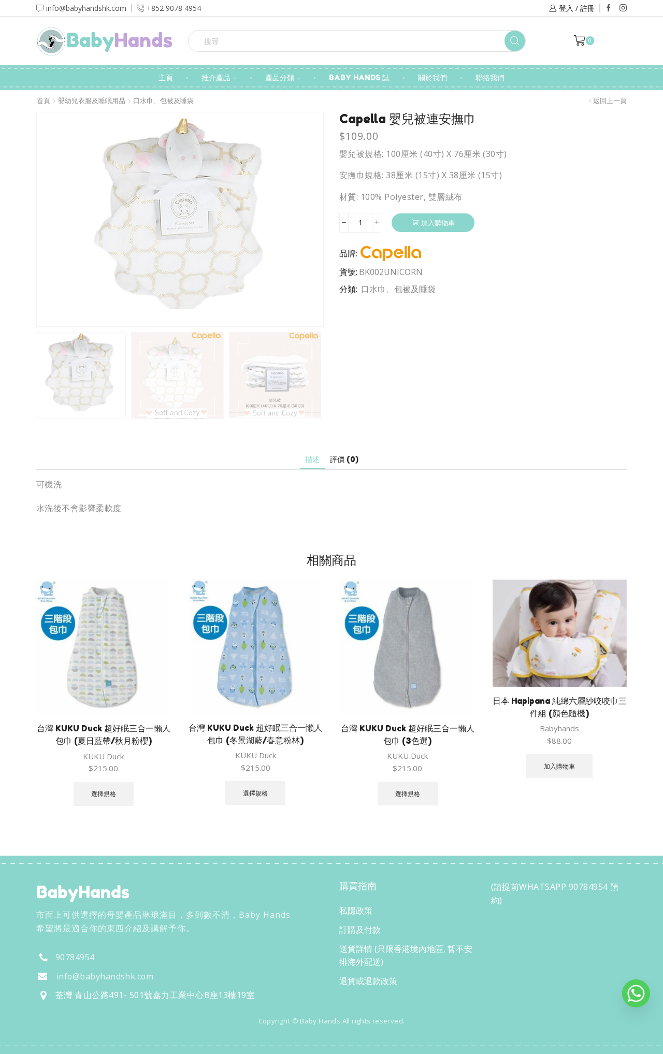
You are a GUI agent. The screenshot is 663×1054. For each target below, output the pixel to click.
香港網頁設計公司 (104, 1043)
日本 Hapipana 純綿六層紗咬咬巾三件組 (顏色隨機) (560, 707)
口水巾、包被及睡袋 (163, 100)
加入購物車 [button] (559, 766)
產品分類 (279, 77)
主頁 (165, 77)
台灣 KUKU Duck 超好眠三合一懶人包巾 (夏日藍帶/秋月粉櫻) (103, 734)
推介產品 (215, 77)
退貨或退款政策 (368, 981)
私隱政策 (355, 910)
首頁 (43, 100)
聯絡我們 (490, 77)
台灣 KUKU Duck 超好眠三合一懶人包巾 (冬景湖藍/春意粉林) (255, 734)
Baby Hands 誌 (359, 77)
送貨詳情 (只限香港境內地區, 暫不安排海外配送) (405, 955)
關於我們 (432, 77)
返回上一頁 (610, 100)
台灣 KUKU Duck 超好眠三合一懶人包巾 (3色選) (407, 734)
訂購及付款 (360, 929)
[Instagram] (623, 8)
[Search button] (515, 41)
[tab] (312, 459)
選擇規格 (103, 793)
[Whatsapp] (636, 993)
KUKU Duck (103, 756)
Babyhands (559, 728)
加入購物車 (438, 222)
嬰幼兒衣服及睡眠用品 (91, 100)
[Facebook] (608, 8)
